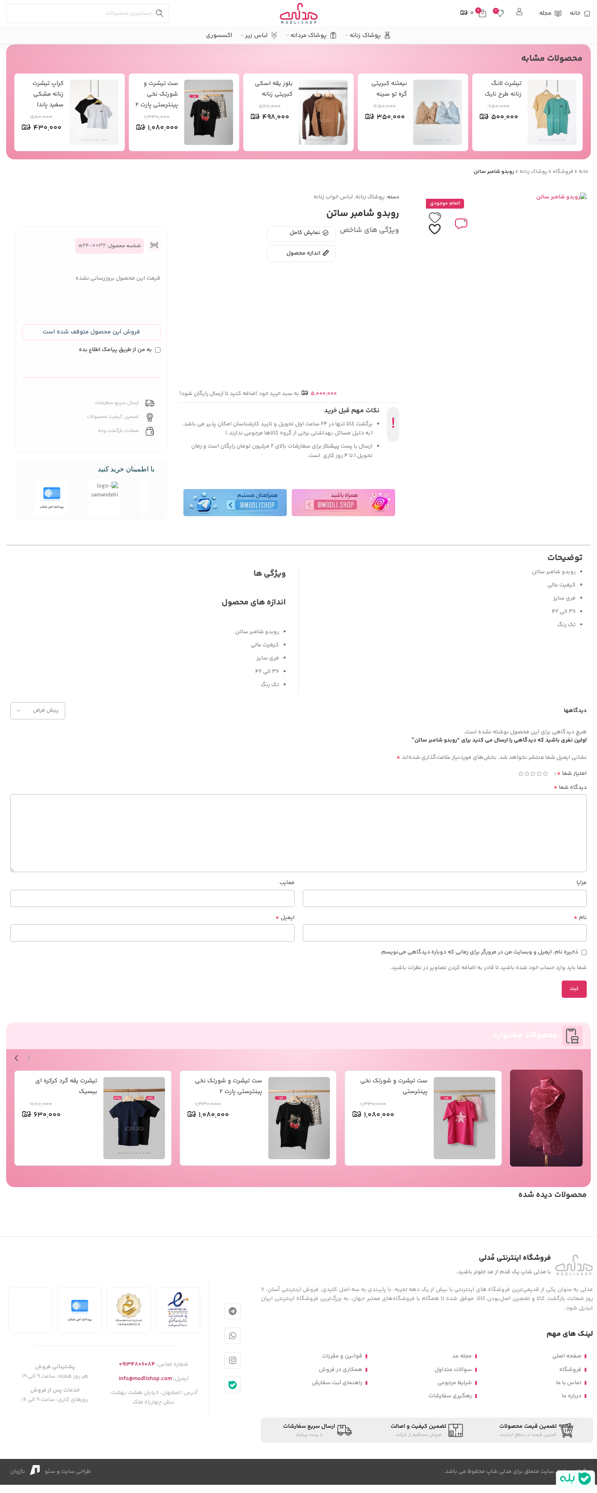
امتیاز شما (572, 773)
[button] (91, 332)
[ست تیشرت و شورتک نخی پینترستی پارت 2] (208, 112)
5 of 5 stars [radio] (520, 773)
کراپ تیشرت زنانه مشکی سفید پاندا (48, 94)
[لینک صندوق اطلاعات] (520, 13)
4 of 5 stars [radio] (527, 773)
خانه (583, 172)
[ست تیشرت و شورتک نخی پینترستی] (464, 1118)
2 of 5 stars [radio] (539, 773)
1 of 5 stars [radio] (545, 773)
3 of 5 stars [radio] (533, 773)
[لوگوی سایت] (299, 13)
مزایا (581, 882)
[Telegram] (232, 1311)
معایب (287, 882)
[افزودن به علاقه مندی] (435, 223)
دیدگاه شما (570, 787)
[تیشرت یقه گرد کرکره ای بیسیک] (134, 1118)
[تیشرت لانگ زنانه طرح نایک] (552, 112)
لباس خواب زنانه (333, 197)
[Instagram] (232, 1360)
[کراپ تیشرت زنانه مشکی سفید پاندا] (94, 112)
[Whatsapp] (232, 1336)
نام (580, 917)
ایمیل (285, 917)
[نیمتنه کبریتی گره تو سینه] (437, 112)
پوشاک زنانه (533, 172)
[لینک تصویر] (574, 1265)
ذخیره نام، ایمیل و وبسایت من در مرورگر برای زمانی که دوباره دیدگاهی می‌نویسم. (479, 952)
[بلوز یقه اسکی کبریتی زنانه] (323, 112)
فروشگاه (563, 172)
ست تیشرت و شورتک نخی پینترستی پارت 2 (156, 94)
